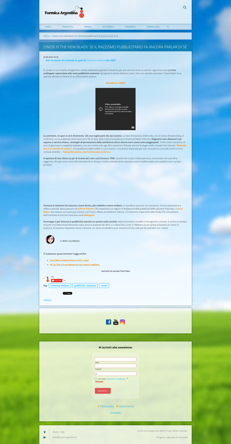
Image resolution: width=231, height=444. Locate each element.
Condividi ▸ (130, 26)
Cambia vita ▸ (153, 26)
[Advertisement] (63, 186)
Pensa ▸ (88, 26)
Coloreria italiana (60, 285)
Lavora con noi (126, 406)
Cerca (184, 7)
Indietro (47, 299)
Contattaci (115, 412)
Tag (45, 285)
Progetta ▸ (68, 26)
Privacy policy (107, 406)
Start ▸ (48, 26)
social (104, 285)
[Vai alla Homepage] (64, 9)
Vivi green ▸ (108, 26)
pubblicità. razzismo (85, 285)
